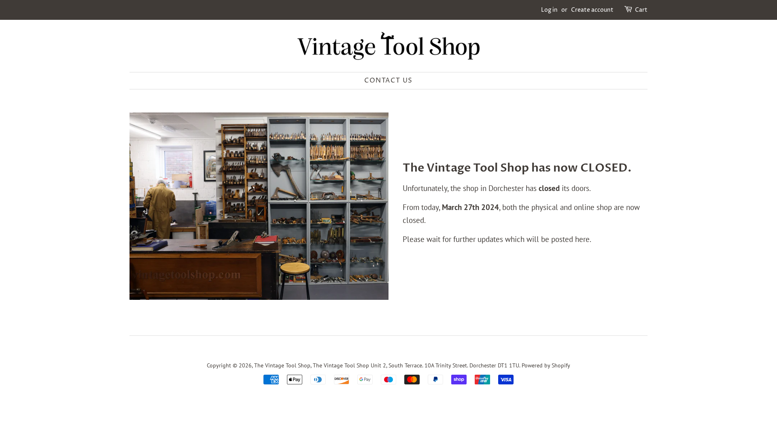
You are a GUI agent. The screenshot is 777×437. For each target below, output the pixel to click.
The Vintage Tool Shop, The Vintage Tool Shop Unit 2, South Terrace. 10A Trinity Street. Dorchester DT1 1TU (386, 365)
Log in (549, 10)
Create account (592, 10)
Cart (641, 10)
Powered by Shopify (546, 365)
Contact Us (388, 80)
